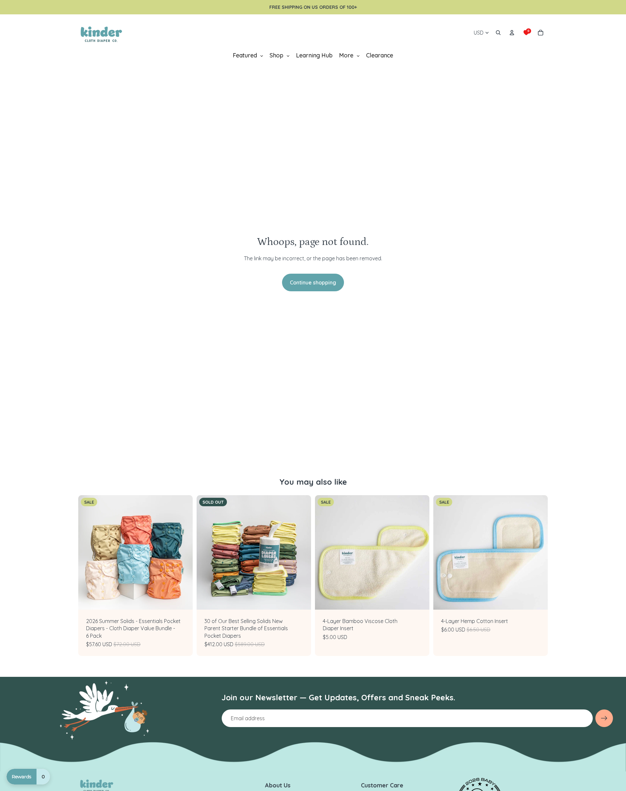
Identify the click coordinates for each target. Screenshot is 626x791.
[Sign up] (604, 718)
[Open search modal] (498, 32)
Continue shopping (313, 282)
